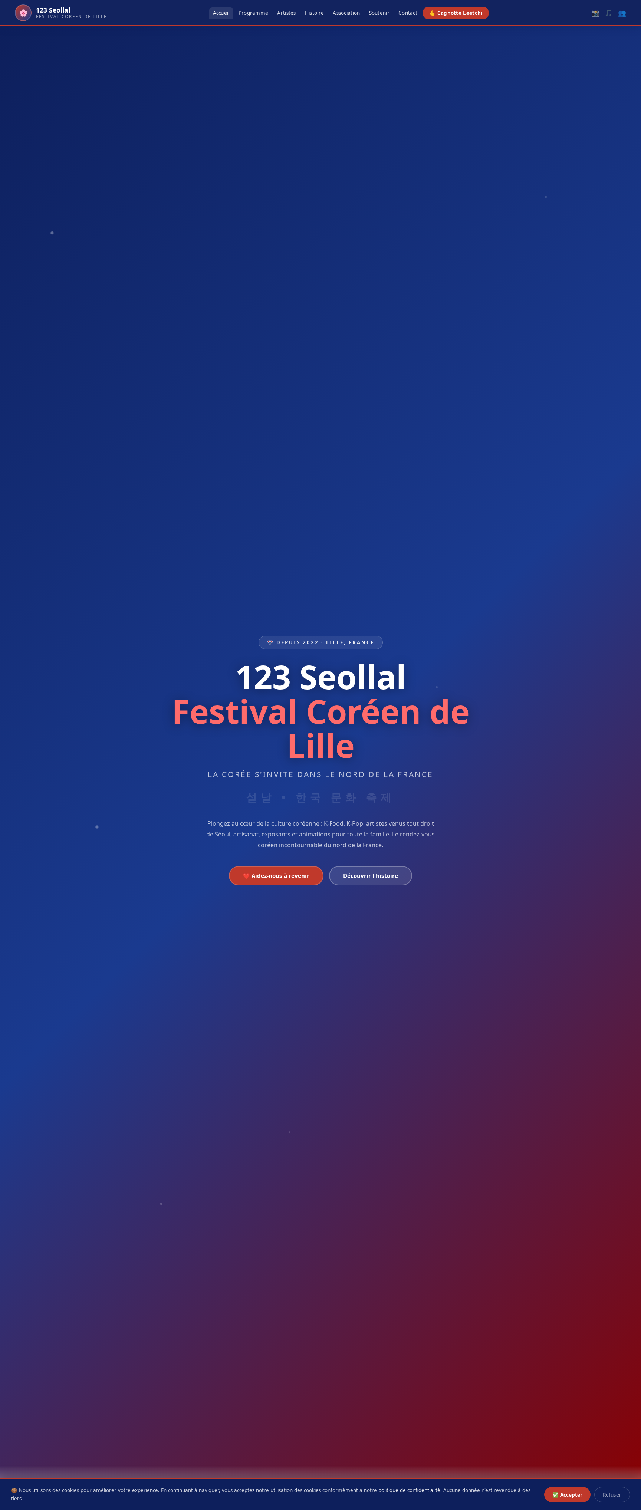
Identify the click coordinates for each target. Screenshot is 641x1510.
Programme (254, 13)
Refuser (612, 1494)
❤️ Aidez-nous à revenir (276, 875)
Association (346, 13)
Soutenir (379, 13)
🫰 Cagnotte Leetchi (455, 13)
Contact (407, 13)
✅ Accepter (567, 1494)
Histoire (314, 13)
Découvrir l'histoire (370, 875)
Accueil (221, 13)
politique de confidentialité (409, 1490)
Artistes (286, 13)
